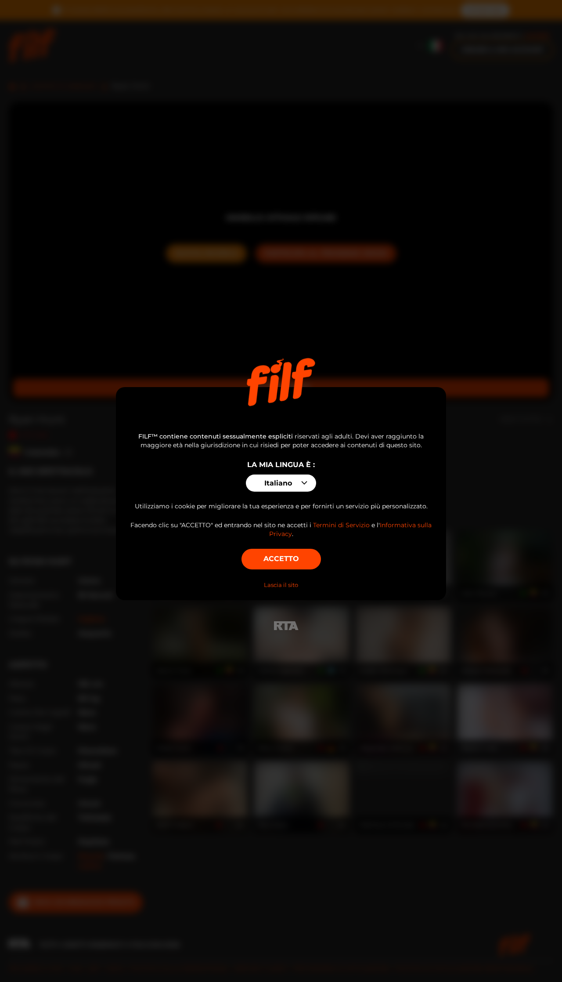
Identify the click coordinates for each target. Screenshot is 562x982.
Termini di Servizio (341, 525)
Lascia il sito (281, 584)
